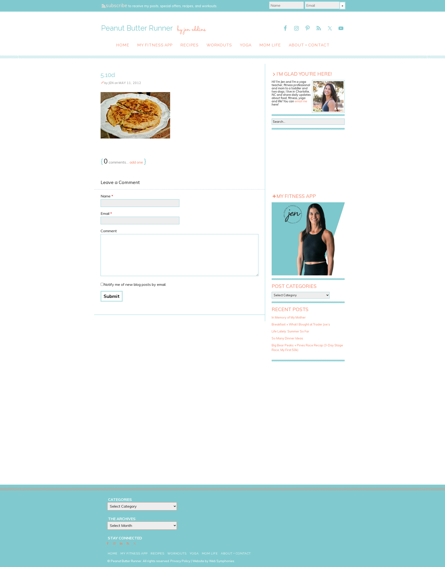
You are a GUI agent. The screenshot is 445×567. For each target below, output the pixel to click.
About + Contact (309, 45)
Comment (109, 231)
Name (107, 196)
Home (122, 45)
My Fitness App (154, 45)
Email (106, 213)
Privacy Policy (180, 561)
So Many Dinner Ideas (287, 338)
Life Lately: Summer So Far (290, 331)
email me (301, 101)
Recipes (189, 45)
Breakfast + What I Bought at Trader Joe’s (301, 324)
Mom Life (270, 45)
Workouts (219, 45)
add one (136, 162)
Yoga (245, 45)
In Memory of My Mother (289, 317)
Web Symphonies (221, 561)
